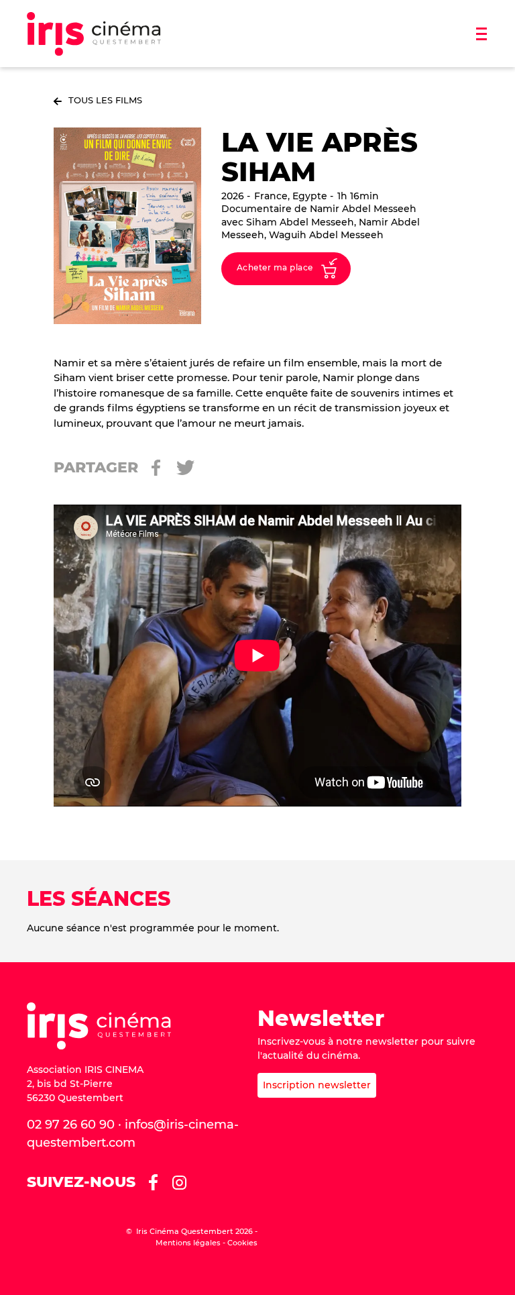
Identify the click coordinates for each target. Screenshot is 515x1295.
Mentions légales (188, 1242)
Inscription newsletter (317, 1085)
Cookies (242, 1242)
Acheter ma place (275, 268)
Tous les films (105, 100)
